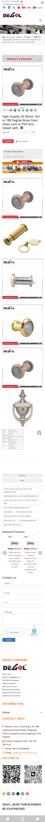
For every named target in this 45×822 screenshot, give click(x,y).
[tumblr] (27, 793)
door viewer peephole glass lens (16, 507)
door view (8, 512)
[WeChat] (3, 793)
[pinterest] (8, 793)
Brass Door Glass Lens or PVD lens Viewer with (20, 501)
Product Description (13, 151)
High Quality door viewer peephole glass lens (21, 496)
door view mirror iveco (12, 525)
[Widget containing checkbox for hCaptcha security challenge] (20, 632)
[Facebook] (13, 793)
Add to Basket (23, 141)
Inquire (8, 141)
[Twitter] (17, 793)
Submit (9, 640)
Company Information (14, 156)
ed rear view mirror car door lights (17, 516)
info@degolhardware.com (13, 4)
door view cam (9, 520)
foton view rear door (24, 512)
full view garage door (28, 520)
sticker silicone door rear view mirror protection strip (18, 490)
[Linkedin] (22, 793)
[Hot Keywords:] (41, 21)
